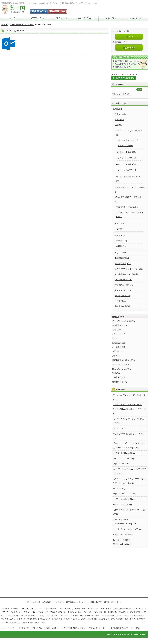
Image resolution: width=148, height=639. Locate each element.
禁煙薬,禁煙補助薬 (122, 296)
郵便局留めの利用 (119, 325)
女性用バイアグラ (125, 146)
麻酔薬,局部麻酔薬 (122, 306)
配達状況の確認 (118, 343)
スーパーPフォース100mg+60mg (127, 529)
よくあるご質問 (118, 347)
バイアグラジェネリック (128, 140)
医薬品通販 (117, 109)
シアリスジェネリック (127, 158)
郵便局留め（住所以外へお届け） (46, 628)
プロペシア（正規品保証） (127, 207)
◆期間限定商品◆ (122, 258)
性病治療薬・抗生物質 (124, 285)
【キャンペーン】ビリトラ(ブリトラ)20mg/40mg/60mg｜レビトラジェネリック (129, 409)
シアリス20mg (119, 488)
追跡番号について (119, 382)
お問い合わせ (117, 351)
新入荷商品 (119, 120)
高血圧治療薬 (120, 301)
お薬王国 (126, 634)
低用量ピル (121, 246)
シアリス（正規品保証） (126, 152)
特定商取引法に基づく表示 (123, 360)
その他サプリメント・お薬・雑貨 (129, 269)
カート (115, 338)
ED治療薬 (119, 125)
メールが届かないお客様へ (22, 24)
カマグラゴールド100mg (123, 458)
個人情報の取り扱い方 (121, 369)
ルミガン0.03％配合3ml (123, 534)
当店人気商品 (120, 114)
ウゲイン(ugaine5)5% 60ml (124, 494)
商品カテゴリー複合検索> (121, 94)
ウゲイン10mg (119, 428)
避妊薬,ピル (120, 235)
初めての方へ (117, 330)
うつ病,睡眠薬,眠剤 (123, 264)
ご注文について (118, 334)
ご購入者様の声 (118, 377)
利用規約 (116, 373)
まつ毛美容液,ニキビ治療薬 (126, 274)
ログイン (129, 36)
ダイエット (119, 223)
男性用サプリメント (123, 290)
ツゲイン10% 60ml (121, 464)
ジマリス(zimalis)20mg (122, 504)
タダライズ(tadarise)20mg (124, 499)
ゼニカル (120, 229)
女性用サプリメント (123, 280)
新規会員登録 (129, 47)
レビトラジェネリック (127, 170)
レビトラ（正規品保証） (126, 164)
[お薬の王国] (15, 12)
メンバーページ (8, 628)
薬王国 (4, 24)
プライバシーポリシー (121, 364)
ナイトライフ (120, 253)
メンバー (116, 356)
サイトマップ (23, 628)
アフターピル (121, 241)
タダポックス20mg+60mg (124, 453)
